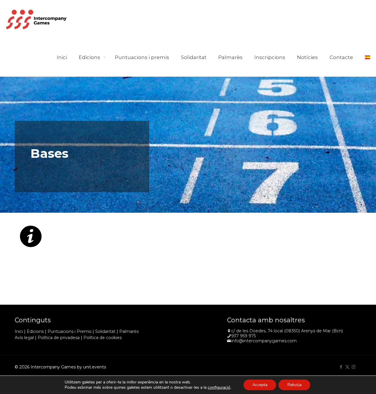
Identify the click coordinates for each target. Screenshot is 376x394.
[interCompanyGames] (37, 19)
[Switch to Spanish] (367, 57)
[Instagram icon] (353, 367)
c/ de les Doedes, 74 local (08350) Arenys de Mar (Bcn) (287, 330)
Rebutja (294, 385)
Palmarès (129, 331)
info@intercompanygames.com (264, 340)
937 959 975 (243, 335)
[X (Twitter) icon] (347, 367)
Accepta (259, 385)
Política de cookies (102, 337)
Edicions (35, 331)
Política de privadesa (59, 337)
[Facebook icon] (341, 367)
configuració (219, 387)
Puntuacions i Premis (69, 331)
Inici (19, 331)
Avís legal (24, 337)
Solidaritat (105, 331)
